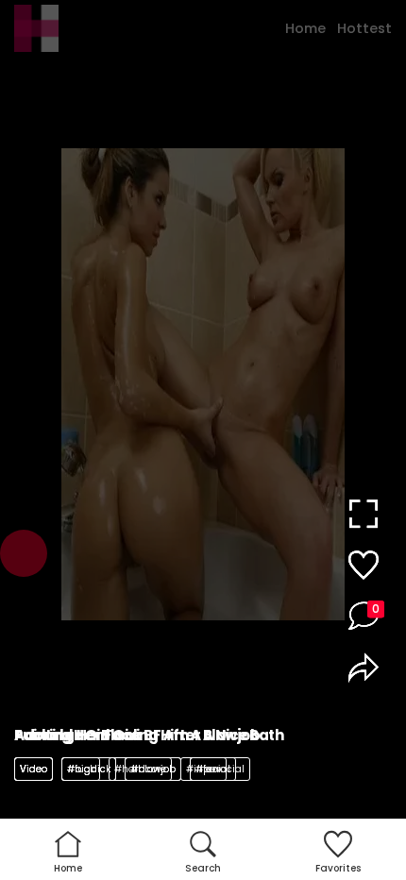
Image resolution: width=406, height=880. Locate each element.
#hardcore (140, 769)
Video (33, 769)
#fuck (80, 769)
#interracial (215, 769)
